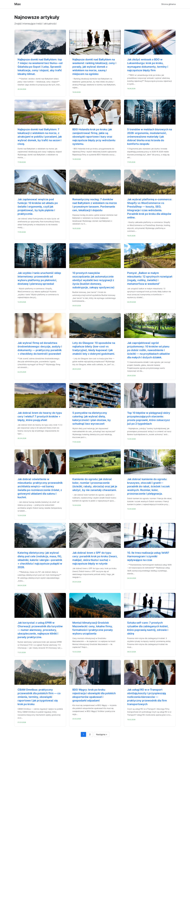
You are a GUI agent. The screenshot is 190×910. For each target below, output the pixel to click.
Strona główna (168, 4)
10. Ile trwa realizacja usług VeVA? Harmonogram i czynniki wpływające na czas (148, 556)
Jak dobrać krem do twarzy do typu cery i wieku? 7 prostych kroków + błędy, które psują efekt (40, 416)
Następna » (101, 734)
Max (17, 4)
